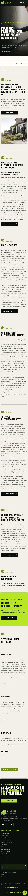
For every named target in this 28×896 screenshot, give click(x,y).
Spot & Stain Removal (6, 849)
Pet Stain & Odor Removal (7, 842)
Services (22, 2)
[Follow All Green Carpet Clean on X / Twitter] (7, 824)
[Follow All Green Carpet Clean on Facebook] (3, 824)
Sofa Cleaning (4, 847)
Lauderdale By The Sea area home (8, 872)
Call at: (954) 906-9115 (8, 112)
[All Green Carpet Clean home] (6, 2)
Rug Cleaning (4, 844)
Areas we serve (4, 67)
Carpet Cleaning (17, 63)
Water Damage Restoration (7, 856)
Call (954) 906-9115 (6, 51)
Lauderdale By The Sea (14, 67)
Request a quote (4, 877)
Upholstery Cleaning (5, 853)
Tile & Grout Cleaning (6, 851)
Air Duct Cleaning (5, 63)
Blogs (2, 874)
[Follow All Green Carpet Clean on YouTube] (12, 824)
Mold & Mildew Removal (6, 840)
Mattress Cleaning (5, 837)
